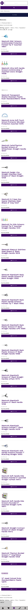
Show (1, 29)
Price (16, 27)
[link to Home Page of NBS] (2, 4)
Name (12, 27)
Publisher (7, 27)
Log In (2, 602)
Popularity (21, 27)
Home (2, 11)
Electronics (7, 11)
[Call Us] (19, 608)
